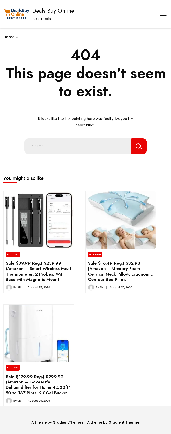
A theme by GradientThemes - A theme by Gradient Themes (85, 422)
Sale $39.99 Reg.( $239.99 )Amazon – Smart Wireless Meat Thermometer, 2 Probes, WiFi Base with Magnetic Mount (38, 271)
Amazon (13, 254)
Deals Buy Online (53, 10)
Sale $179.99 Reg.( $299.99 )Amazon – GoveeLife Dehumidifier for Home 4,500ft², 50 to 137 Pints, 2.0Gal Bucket (38, 384)
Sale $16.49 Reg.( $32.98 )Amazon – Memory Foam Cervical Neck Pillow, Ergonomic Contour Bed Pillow (120, 271)
